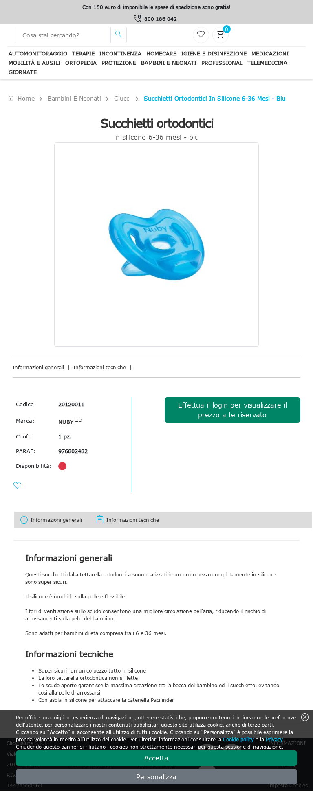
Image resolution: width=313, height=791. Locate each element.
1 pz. (65, 436)
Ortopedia (81, 62)
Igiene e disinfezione (214, 53)
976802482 (73, 451)
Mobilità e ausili (34, 62)
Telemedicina (267, 62)
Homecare (161, 53)
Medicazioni (270, 53)
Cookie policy (238, 739)
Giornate (23, 72)
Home (21, 98)
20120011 (71, 404)
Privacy (274, 739)
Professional (221, 62)
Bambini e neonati (168, 62)
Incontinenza (120, 53)
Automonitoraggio (38, 53)
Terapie (83, 53)
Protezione (118, 62)
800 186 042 (160, 19)
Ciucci (122, 98)
